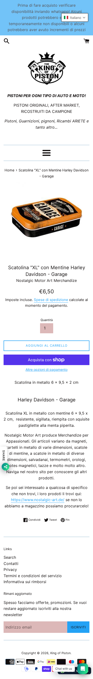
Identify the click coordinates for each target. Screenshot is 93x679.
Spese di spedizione (51, 299)
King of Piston (60, 653)
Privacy (10, 569)
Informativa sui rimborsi (25, 581)
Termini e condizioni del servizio (33, 575)
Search (10, 557)
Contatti (11, 563)
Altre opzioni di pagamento (46, 369)
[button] (75, 17)
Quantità (47, 320)
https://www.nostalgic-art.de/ (37, 499)
